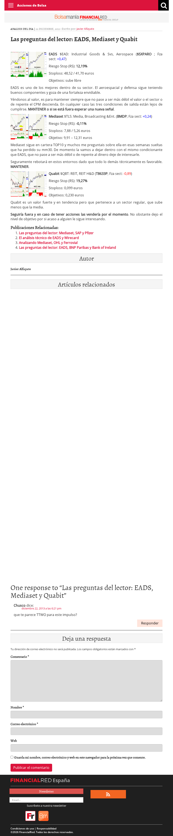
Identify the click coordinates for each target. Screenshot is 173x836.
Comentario (20, 656)
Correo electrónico (24, 724)
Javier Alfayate (85, 29)
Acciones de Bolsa (31, 5)
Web (14, 740)
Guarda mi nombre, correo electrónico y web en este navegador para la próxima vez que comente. (80, 757)
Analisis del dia (22, 29)
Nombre (17, 707)
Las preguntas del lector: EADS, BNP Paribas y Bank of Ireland (67, 247)
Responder (150, 623)
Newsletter (46, 791)
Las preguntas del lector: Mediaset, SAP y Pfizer (56, 233)
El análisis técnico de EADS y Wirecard (49, 237)
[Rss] (108, 794)
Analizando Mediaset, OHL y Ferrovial (48, 242)
